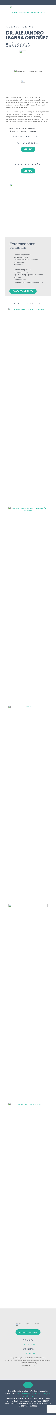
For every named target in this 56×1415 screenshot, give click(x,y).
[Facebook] (25, 1409)
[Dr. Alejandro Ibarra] (28, 12)
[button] (28, 149)
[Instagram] (31, 1409)
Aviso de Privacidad (25, 1393)
